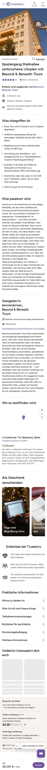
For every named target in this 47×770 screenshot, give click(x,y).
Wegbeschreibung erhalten (14, 440)
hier (29, 705)
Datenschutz (7, 748)
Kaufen (38, 765)
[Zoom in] (42, 410)
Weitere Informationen (14, 640)
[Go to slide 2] (21, 53)
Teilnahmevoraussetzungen (17, 616)
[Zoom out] (42, 414)
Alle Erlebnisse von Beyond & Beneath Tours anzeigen (23, 328)
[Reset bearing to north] (42, 417)
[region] (23, 420)
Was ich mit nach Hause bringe (19, 608)
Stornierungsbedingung (14, 632)
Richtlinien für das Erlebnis (16, 624)
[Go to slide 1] (19, 53)
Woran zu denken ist (13, 600)
